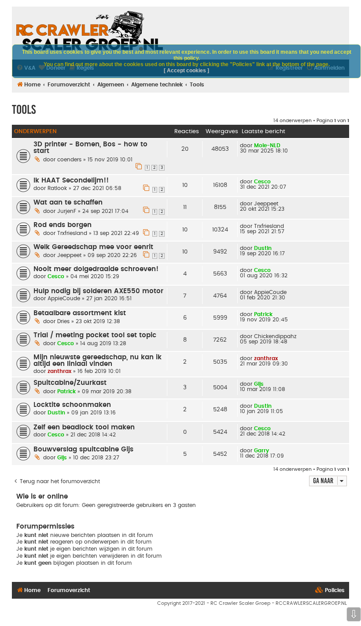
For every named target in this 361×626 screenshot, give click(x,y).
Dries (63, 321)
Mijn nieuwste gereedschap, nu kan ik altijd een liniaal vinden (97, 360)
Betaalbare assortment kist (79, 313)
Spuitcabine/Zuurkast (70, 383)
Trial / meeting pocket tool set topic (94, 335)
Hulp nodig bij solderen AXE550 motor (98, 291)
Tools (24, 109)
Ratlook (57, 188)
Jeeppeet (266, 203)
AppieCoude (64, 298)
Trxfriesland (72, 233)
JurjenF (66, 211)
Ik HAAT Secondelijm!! (71, 180)
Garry (261, 450)
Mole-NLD (267, 145)
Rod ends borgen (62, 225)
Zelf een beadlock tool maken (84, 427)
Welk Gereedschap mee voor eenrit (93, 247)
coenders (69, 159)
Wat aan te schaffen (68, 202)
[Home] (89, 31)
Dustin (263, 248)
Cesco (262, 181)
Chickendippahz (275, 336)
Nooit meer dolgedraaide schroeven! (95, 269)
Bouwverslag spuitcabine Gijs (83, 449)
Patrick (263, 314)
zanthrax (59, 371)
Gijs (259, 384)
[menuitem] (330, 590)
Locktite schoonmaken (72, 405)
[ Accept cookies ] (186, 70)
